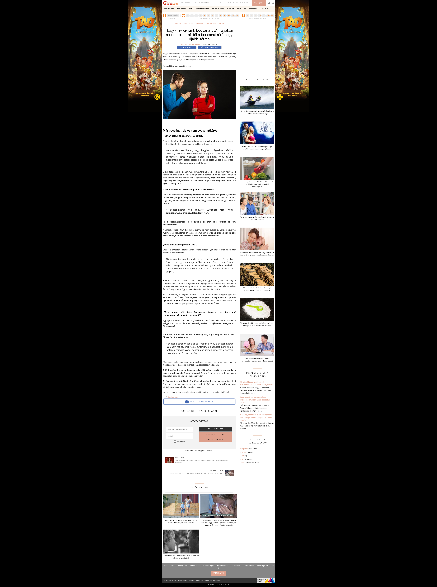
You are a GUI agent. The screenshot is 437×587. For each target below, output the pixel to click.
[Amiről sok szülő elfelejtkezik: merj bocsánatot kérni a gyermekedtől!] (181, 541)
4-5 (260, 15)
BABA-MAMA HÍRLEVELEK (238, 3)
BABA (191, 9)
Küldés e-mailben (209, 47)
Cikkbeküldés (248, 566)
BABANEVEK (264, 9)
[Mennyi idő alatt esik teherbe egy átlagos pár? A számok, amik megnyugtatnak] (257, 133)
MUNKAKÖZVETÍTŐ (202, 3)
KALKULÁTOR (219, 3)
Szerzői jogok (208, 566)
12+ (272, 15)
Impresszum (169, 566)
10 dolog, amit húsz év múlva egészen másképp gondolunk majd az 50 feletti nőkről (256, 417)
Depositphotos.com (173, 396)
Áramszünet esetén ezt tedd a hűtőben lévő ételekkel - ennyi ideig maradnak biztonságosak (257, 184)
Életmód (199, 24)
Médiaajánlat (182, 566)
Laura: (250, 463)
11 (233, 15)
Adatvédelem (195, 566)
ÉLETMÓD (230, 9)
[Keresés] (272, 2)
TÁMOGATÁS (259, 3)
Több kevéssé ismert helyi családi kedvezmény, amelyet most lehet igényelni (257, 360)
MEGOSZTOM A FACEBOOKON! (201, 402)
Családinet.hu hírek (184, 24)
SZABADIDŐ (241, 9)
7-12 (268, 15)
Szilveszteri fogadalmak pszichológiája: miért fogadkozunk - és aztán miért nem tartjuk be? (201, 461)
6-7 (264, 15)
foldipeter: (248, 449)
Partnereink (235, 566)
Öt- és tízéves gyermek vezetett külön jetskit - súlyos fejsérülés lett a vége (257, 112)
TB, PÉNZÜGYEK (218, 9)
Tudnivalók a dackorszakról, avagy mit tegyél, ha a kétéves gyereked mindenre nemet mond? (257, 254)
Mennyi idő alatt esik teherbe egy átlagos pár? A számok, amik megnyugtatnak (257, 148)
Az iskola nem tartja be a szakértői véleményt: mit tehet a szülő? (257, 218)
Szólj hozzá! (186, 47)
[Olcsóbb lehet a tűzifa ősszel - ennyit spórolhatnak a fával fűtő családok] (257, 274)
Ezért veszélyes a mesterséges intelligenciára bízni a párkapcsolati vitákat (255, 400)
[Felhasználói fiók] (269, 2)
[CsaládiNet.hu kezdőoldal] (171, 3)
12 (237, 15)
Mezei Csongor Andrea (191, 44)
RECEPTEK (253, 9)
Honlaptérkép (222, 566)
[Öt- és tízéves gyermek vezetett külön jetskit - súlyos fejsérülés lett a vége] (257, 97)
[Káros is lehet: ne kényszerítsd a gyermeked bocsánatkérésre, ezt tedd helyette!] (181, 506)
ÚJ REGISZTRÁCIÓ (216, 440)
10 (229, 15)
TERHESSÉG (181, 9)
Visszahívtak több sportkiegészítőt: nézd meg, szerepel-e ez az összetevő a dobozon (257, 324)
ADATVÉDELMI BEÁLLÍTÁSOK (218, 585)
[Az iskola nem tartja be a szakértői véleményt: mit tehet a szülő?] (257, 203)
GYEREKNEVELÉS (202, 9)
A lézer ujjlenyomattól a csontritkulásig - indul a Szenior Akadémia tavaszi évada (196, 473)
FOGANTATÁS (169, 9)
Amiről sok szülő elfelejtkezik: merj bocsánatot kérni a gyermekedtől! (181, 557)
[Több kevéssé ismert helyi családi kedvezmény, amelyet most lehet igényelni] (257, 345)
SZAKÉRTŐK (185, 3)
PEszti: (243, 456)
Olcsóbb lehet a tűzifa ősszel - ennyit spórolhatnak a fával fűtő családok (257, 289)
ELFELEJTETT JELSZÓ (216, 434)
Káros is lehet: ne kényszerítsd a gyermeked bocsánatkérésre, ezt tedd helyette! (181, 521)
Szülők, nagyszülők (215, 24)
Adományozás (262, 566)
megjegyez (181, 441)
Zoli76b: (247, 452)
